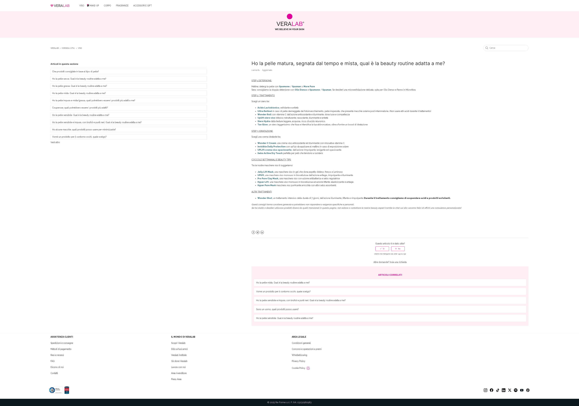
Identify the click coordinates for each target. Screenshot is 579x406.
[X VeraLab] (510, 390)
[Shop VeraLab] (289, 22)
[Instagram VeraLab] (485, 390)
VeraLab (55, 48)
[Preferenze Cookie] (308, 368)
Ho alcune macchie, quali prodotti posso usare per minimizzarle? (84, 129)
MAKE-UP (94, 5)
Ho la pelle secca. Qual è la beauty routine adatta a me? (79, 79)
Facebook (253, 232)
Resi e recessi (57, 355)
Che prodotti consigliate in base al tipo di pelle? (75, 71)
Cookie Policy (298, 368)
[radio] (382, 248)
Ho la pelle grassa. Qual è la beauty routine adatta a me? (79, 86)
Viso (80, 48)
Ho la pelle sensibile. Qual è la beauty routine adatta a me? (80, 115)
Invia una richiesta (398, 262)
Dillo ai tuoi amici (179, 349)
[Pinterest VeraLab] (528, 390)
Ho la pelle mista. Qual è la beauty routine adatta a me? (79, 93)
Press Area (176, 379)
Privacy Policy (298, 361)
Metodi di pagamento (61, 349)
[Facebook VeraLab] (492, 390)
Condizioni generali (301, 343)
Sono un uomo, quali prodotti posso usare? (277, 309)
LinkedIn (262, 232)
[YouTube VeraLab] (522, 390)
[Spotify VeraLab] (516, 390)
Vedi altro (55, 142)
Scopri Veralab (178, 343)
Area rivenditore (179, 373)
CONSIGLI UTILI (68, 48)
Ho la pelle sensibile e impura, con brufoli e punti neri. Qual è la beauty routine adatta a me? (97, 122)
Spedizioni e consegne (62, 343)
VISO (81, 5)
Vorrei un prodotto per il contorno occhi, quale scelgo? (79, 137)
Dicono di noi (57, 367)
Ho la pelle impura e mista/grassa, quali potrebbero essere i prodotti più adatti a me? (93, 100)
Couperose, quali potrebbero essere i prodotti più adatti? (80, 108)
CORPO (107, 5)
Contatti (54, 373)
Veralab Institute (179, 355)
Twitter (258, 232)
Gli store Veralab (179, 361)
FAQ (53, 361)
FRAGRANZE (122, 5)
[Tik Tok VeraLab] (498, 390)
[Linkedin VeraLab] (504, 390)
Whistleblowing (299, 355)
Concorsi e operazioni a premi (306, 349)
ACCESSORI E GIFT (142, 5)
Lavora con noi (178, 367)
